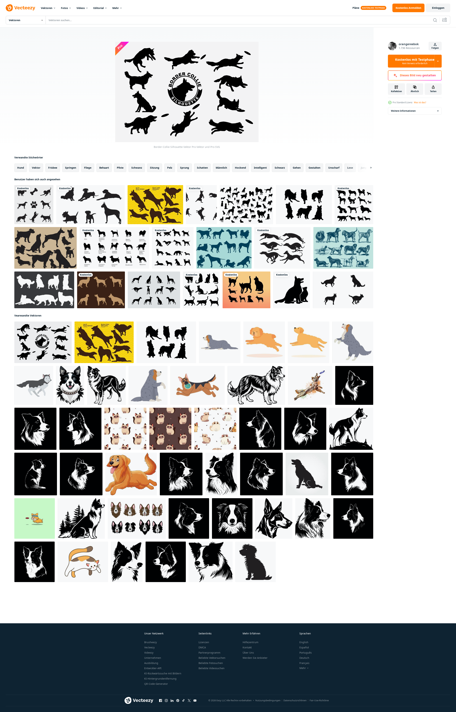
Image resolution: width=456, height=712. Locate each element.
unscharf (333, 167)
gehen (297, 167)
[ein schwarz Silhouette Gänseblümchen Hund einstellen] (255, 562)
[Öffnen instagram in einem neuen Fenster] (166, 700)
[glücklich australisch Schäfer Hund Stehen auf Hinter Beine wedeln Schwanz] (352, 342)
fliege (87, 167)
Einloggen (438, 7)
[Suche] (435, 20)
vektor (36, 167)
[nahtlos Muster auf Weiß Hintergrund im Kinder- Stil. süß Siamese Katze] (125, 429)
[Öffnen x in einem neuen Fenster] (189, 700)
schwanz (136, 167)
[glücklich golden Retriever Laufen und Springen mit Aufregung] (308, 342)
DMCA (202, 647)
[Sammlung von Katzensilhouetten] (201, 290)
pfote (120, 167)
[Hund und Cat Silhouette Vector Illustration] (291, 290)
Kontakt (247, 647)
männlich (221, 167)
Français (304, 663)
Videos (81, 8)
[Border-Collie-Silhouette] (155, 204)
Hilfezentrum (250, 642)
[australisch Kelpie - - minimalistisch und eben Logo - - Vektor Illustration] (273, 518)
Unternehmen (152, 657)
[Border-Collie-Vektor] (304, 204)
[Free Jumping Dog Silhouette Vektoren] (201, 204)
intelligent (260, 167)
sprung (184, 167)
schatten (202, 167)
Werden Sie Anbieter (255, 657)
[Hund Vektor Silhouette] (33, 204)
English (303, 642)
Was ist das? (420, 102)
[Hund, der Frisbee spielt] (34, 518)
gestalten (314, 167)
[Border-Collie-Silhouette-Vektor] (43, 342)
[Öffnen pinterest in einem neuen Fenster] (177, 700)
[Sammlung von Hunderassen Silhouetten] (354, 204)
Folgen (435, 47)
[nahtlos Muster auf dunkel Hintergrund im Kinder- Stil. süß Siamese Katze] (170, 429)
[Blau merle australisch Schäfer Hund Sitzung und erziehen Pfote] (148, 385)
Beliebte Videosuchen (212, 668)
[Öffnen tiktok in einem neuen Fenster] (183, 700)
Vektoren (46, 8)
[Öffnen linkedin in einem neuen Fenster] (172, 700)
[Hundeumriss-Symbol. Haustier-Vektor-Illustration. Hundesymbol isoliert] (114, 248)
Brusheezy (150, 642)
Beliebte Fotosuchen (211, 663)
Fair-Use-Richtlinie (319, 700)
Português (305, 652)
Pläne (355, 7)
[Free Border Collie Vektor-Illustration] (137, 518)
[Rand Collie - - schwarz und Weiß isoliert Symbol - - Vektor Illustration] (35, 429)
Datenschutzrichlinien (295, 700)
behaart (104, 167)
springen (70, 167)
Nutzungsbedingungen (267, 700)
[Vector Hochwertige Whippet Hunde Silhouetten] (282, 248)
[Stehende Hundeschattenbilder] (101, 290)
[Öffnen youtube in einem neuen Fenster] (195, 700)
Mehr (115, 8)
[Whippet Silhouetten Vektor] (154, 290)
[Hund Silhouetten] (246, 204)
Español (304, 647)
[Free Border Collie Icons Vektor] (44, 290)
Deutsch (304, 657)
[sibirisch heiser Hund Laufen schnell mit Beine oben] (33, 385)
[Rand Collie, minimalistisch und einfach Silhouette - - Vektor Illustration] (305, 429)
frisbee (52, 167)
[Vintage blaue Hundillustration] (343, 248)
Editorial (98, 8)
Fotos (64, 8)
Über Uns (248, 652)
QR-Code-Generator (156, 683)
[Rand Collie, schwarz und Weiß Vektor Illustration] (354, 385)
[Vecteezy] (20, 7)
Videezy (148, 652)
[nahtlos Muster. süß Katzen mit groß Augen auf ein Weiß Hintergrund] (215, 429)
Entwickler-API (152, 668)
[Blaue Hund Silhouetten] (224, 248)
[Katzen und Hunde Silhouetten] (246, 290)
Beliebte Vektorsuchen (212, 657)
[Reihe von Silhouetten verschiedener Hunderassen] (173, 248)
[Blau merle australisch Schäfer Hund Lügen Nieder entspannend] (219, 342)
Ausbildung (151, 663)
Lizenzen (204, 642)
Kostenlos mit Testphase (414, 61)
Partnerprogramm (209, 652)
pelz (169, 167)
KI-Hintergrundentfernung (160, 678)
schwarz (280, 167)
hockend (240, 167)
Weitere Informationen (403, 110)
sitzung (154, 167)
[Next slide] (368, 167)
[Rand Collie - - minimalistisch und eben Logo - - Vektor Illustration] (351, 429)
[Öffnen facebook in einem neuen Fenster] (160, 700)
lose (350, 167)
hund (20, 167)
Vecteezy (149, 647)
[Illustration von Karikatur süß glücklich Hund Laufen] (131, 474)
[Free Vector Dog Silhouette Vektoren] (90, 204)
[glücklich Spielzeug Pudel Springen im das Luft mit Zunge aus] (264, 342)
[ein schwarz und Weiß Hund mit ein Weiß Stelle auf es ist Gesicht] (256, 385)
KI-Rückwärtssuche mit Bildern (162, 673)
